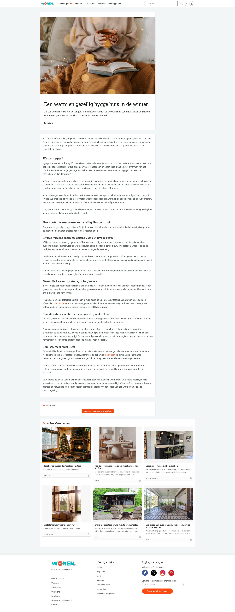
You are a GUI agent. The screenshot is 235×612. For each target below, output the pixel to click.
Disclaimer (56, 596)
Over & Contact (57, 578)
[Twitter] (154, 573)
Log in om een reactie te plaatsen (98, 411)
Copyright (55, 592)
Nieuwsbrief (102, 589)
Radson (48, 475)
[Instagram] (162, 573)
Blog (99, 576)
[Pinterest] (171, 573)
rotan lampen (59, 303)
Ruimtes (78, 3)
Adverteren (56, 587)
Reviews (101, 3)
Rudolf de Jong (153, 478)
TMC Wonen (49, 534)
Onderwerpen (64, 3)
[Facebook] (145, 573)
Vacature (55, 583)
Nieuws (100, 567)
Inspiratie (91, 3)
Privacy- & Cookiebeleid (61, 601)
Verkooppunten (114, 3)
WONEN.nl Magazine (105, 593)
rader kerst (109, 355)
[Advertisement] (176, 30)
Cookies (55, 604)
